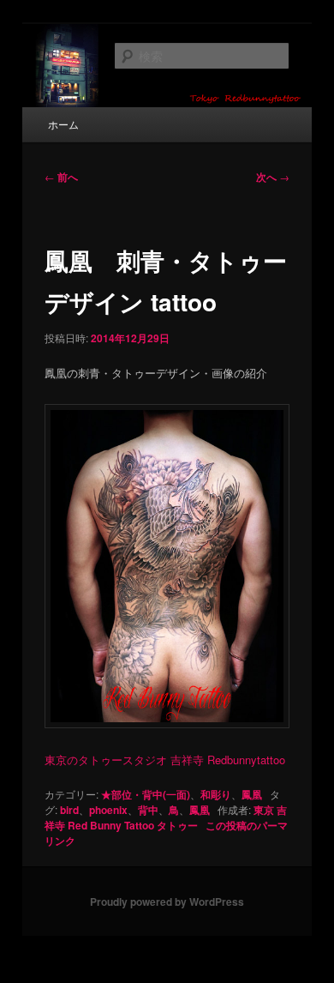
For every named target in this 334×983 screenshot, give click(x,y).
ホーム (63, 124)
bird (69, 809)
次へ (272, 176)
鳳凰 (252, 794)
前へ (61, 176)
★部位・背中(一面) (145, 794)
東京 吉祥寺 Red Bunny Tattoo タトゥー (166, 817)
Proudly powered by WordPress (167, 901)
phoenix (108, 809)
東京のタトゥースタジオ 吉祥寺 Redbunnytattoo (165, 759)
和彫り (215, 794)
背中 (148, 809)
